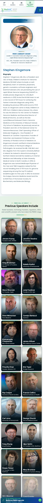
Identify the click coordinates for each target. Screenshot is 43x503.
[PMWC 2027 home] (12, 10)
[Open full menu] (40, 10)
